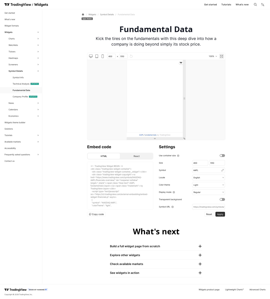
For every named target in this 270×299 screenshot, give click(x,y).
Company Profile (20, 96)
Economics (13, 116)
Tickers (12, 51)
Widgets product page (209, 289)
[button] (208, 177)
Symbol (162, 170)
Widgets (8, 32)
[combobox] (213, 56)
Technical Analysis (21, 84)
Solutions (8, 129)
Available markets (12, 141)
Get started (210, 4)
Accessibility (10, 148)
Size (161, 163)
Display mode (165, 192)
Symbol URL (164, 206)
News (11, 103)
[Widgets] (41, 5)
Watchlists (13, 45)
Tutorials (226, 4)
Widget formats (11, 25)
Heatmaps (13, 58)
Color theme (164, 185)
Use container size (167, 155)
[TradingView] (17, 4)
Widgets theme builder (14, 122)
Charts (12, 38)
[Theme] (263, 4)
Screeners (13, 64)
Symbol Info (18, 77)
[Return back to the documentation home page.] (83, 14)
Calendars (13, 109)
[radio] (104, 156)
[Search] (255, 4)
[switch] (222, 155)
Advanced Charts (257, 289)
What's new (242, 4)
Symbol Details (16, 71)
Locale (162, 177)
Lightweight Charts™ (234, 289)
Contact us (9, 161)
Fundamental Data (21, 90)
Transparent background (170, 199)
